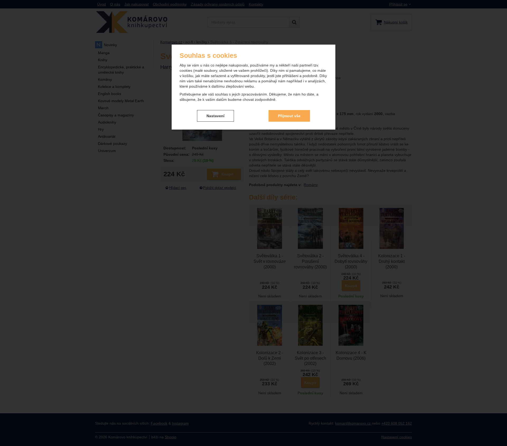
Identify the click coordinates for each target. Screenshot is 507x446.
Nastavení (215, 116)
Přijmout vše (289, 116)
